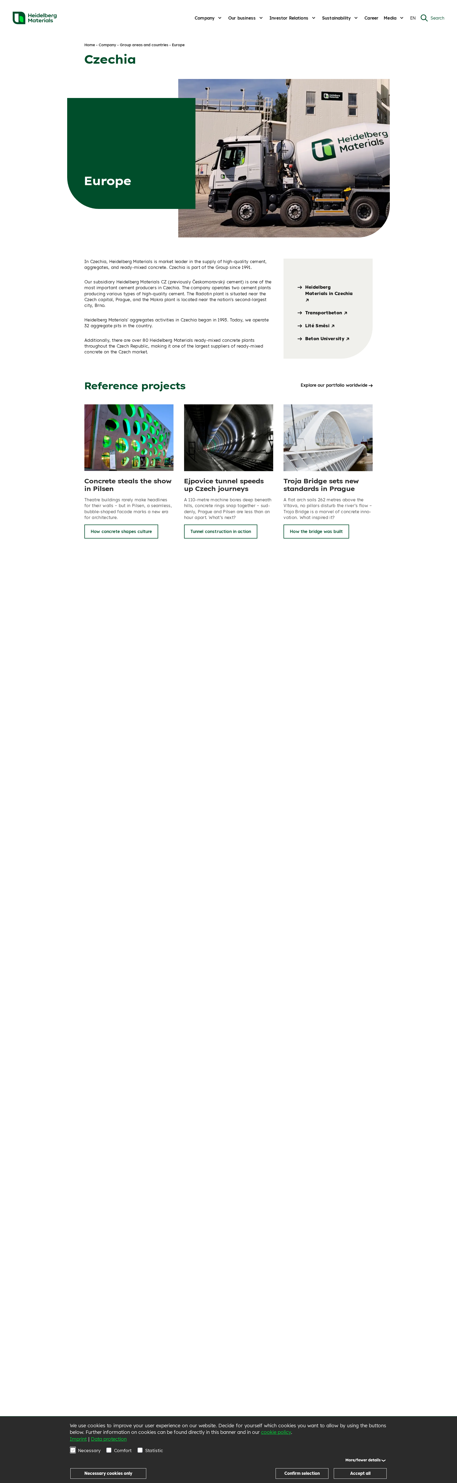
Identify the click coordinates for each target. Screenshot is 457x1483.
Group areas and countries (144, 45)
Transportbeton (324, 312)
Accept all (360, 1473)
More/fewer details (363, 1460)
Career (371, 18)
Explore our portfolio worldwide (334, 385)
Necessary (89, 1450)
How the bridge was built (316, 531)
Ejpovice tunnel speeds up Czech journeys (224, 485)
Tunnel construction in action (220, 531)
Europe (178, 45)
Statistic (154, 1450)
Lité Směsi (318, 325)
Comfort (123, 1450)
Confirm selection (302, 1473)
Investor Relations (288, 18)
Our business (242, 18)
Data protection (109, 1439)
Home (89, 45)
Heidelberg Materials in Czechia (329, 290)
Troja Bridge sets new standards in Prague (321, 485)
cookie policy (276, 1432)
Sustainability (336, 18)
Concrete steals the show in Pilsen (127, 485)
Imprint (78, 1439)
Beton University (325, 338)
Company (204, 18)
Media (390, 18)
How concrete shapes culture (121, 531)
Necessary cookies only (108, 1473)
